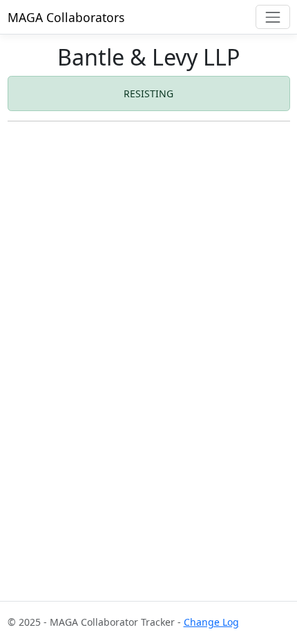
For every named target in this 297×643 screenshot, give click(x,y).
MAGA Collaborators (66, 17)
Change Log (211, 622)
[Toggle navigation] (272, 17)
